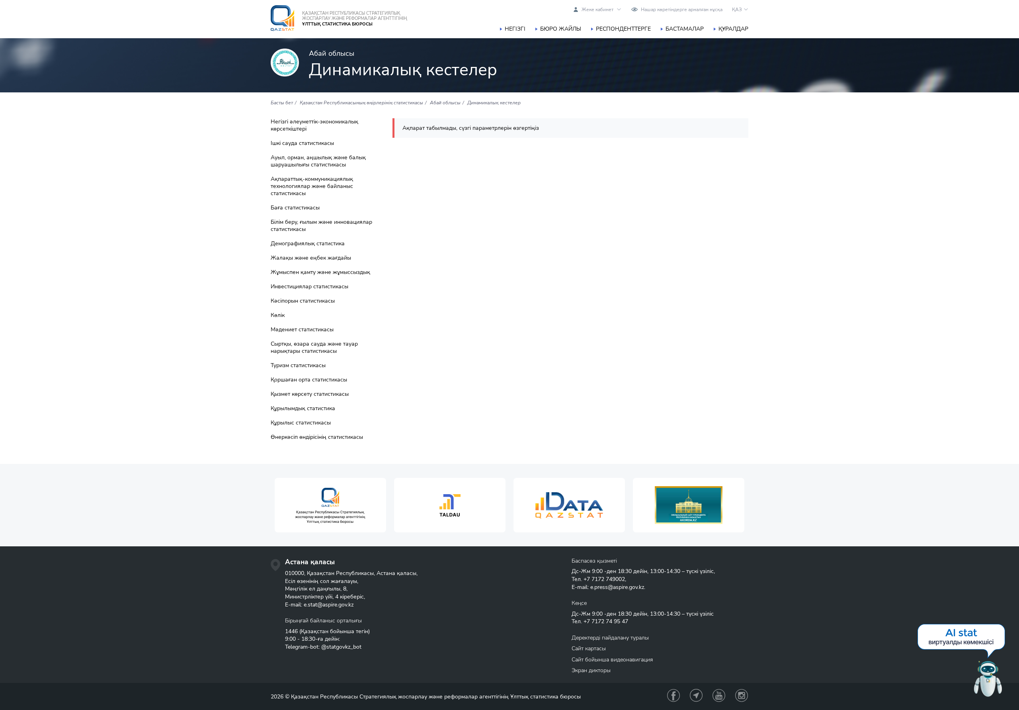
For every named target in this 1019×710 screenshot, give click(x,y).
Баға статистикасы (295, 207)
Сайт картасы (589, 648)
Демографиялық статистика (308, 243)
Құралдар (733, 29)
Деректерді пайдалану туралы (610, 638)
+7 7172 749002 (604, 579)
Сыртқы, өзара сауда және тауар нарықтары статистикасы (314, 347)
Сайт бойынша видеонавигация (612, 659)
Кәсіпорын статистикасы (303, 301)
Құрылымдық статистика (303, 408)
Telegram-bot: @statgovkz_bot (323, 647)
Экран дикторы (591, 670)
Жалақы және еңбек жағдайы (311, 258)
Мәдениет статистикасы (302, 329)
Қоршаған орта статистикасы (309, 379)
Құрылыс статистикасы (301, 422)
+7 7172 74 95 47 (606, 621)
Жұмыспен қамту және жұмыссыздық (320, 272)
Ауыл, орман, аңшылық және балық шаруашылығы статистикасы (318, 161)
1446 (291, 631)
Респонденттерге (623, 29)
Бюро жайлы (560, 29)
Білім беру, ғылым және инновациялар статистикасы (321, 226)
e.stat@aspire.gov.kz (328, 604)
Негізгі (515, 29)
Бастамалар (685, 29)
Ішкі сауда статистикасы (302, 143)
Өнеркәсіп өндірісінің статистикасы (317, 437)
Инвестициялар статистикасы (309, 286)
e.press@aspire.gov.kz (617, 587)
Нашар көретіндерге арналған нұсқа (681, 9)
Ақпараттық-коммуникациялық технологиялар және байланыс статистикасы (312, 186)
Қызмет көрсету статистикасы (310, 394)
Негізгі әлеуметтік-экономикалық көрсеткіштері (314, 125)
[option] (330, 505)
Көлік (278, 315)
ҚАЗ (737, 9)
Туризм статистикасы (298, 365)
